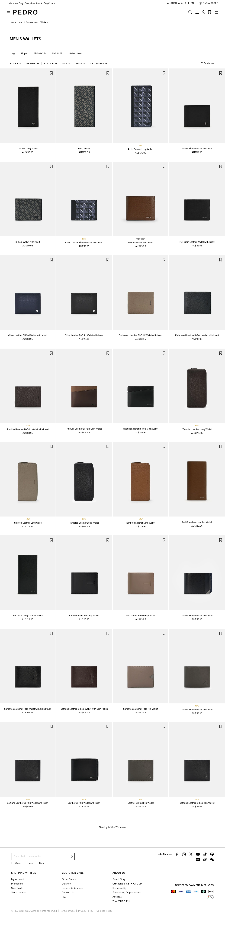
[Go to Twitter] (191, 854)
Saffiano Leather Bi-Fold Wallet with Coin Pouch (27, 709)
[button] (174, 3)
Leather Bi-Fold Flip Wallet (141, 803)
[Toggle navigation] (8, 12)
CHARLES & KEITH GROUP (127, 883)
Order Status (69, 879)
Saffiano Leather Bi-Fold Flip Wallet (140, 709)
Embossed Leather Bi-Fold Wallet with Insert (140, 335)
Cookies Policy (104, 910)
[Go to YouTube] (198, 854)
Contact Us (68, 892)
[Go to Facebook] (177, 854)
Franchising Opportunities (126, 892)
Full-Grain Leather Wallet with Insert (196, 242)
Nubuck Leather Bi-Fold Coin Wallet (84, 428)
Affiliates (117, 896)
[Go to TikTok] (205, 854)
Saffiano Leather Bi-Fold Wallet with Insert (27, 803)
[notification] (197, 12)
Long (12, 53)
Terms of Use (67, 910)
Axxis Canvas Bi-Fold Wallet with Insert (84, 242)
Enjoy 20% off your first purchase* (25, 5)
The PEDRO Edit (121, 901)
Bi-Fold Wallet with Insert (27, 242)
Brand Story (118, 879)
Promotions (17, 883)
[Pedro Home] (25, 12)
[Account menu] (203, 12)
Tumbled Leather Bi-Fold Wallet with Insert (28, 429)
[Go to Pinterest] (212, 854)
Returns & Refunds (72, 888)
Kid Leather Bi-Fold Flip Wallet (84, 615)
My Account (17, 879)
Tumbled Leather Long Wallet (197, 429)
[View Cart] (216, 12)
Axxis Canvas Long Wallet (140, 149)
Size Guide (17, 888)
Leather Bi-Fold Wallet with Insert (197, 148)
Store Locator (18, 892)
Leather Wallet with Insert (140, 242)
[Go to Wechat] (212, 859)
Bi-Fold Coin (40, 53)
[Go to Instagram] (184, 854)
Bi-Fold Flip (57, 53)
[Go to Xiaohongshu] (198, 859)
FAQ (64, 896)
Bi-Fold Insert (75, 53)
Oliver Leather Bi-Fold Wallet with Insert (27, 335)
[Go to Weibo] (205, 859)
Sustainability (119, 888)
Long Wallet (84, 148)
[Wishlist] (209, 12)
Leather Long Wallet (28, 148)
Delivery (66, 883)
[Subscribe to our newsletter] (72, 856)
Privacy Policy (85, 910)
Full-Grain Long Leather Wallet (197, 522)
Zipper (24, 53)
